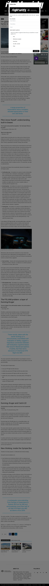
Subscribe (36, 51)
